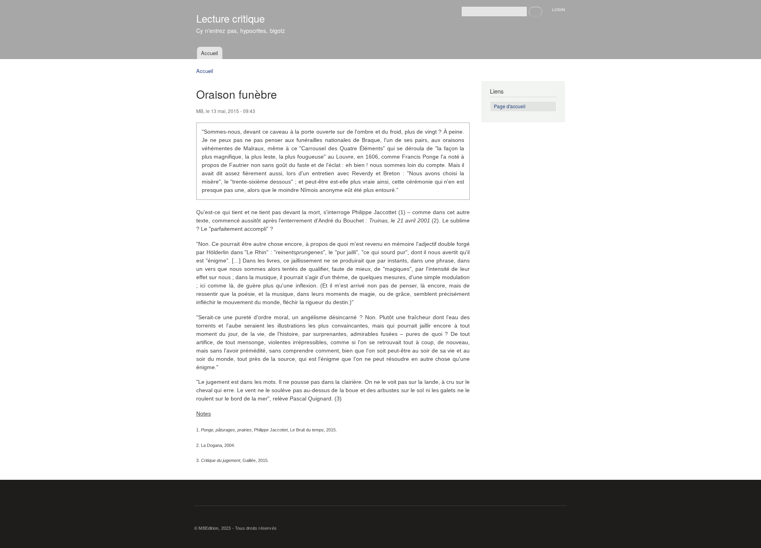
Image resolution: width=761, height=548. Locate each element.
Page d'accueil (510, 106)
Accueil (209, 53)
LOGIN (558, 10)
